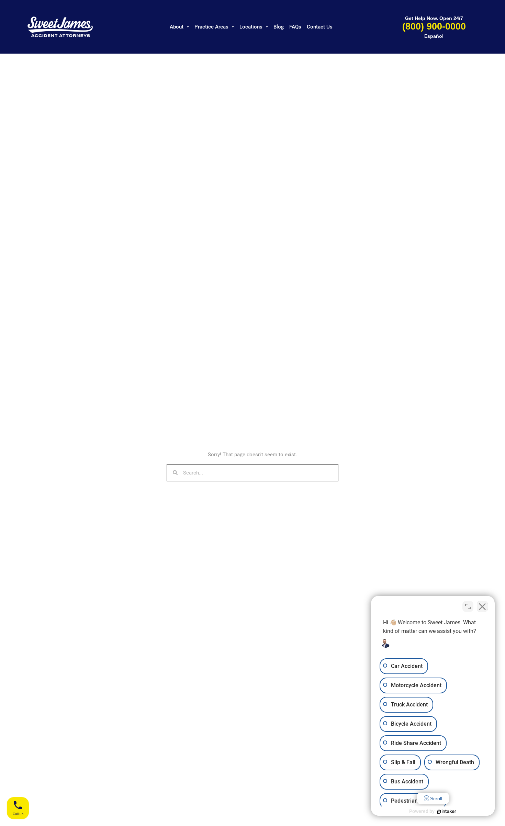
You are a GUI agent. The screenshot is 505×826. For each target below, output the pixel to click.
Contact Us (320, 27)
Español (434, 36)
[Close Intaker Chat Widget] (482, 606)
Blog (278, 27)
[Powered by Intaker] (446, 812)
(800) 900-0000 (434, 26)
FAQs (295, 27)
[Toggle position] (467, 606)
